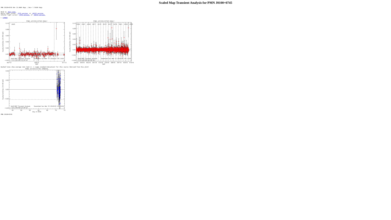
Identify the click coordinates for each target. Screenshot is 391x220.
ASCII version (38, 13)
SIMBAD (5, 18)
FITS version (23, 13)
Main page (11, 12)
